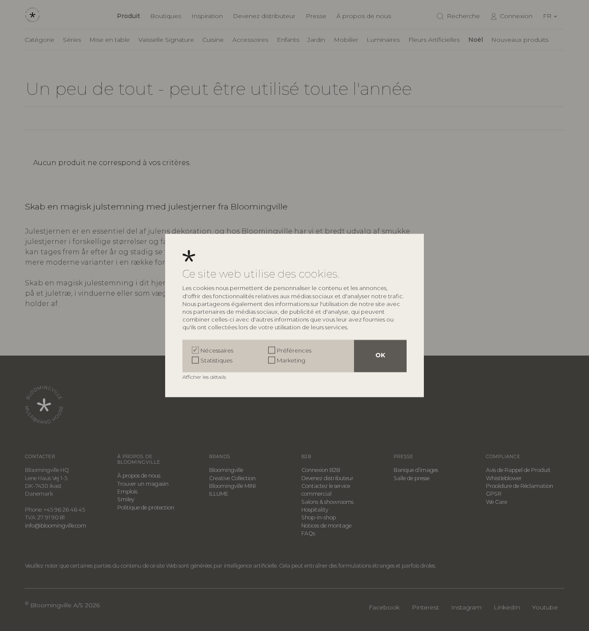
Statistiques (216, 360)
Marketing (291, 360)
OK (380, 356)
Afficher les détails (204, 377)
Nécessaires (217, 350)
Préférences (294, 350)
